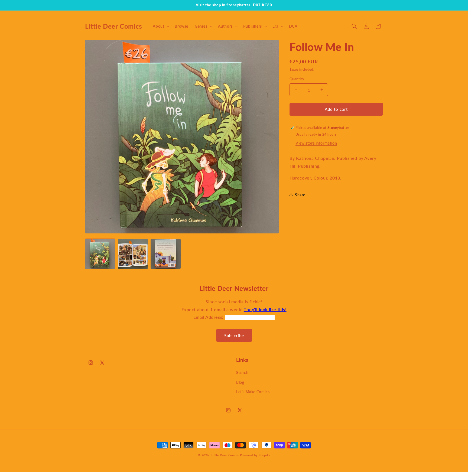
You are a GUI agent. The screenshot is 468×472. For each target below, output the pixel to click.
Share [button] (300, 195)
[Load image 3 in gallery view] (166, 254)
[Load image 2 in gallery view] (133, 254)
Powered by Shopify (255, 455)
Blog (240, 382)
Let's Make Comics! (253, 391)
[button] (160, 26)
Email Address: (209, 317)
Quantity (297, 79)
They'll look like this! (265, 309)
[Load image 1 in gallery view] (100, 254)
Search (242, 372)
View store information (316, 143)
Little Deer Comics (225, 455)
